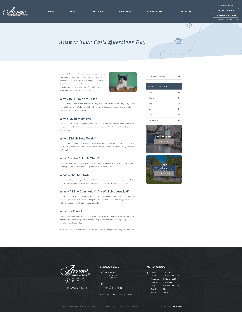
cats (150, 92)
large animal (153, 120)
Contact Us (185, 11)
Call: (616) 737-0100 (225, 10)
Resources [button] (125, 11)
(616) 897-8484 (114, 287)
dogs (150, 103)
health (151, 109)
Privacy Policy (125, 306)
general (151, 98)
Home (51, 11)
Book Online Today (225, 5)
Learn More (164, 141)
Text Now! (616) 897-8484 (225, 15)
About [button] (73, 11)
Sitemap (135, 306)
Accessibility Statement (110, 306)
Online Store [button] (155, 11)
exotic (151, 115)
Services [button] (98, 11)
